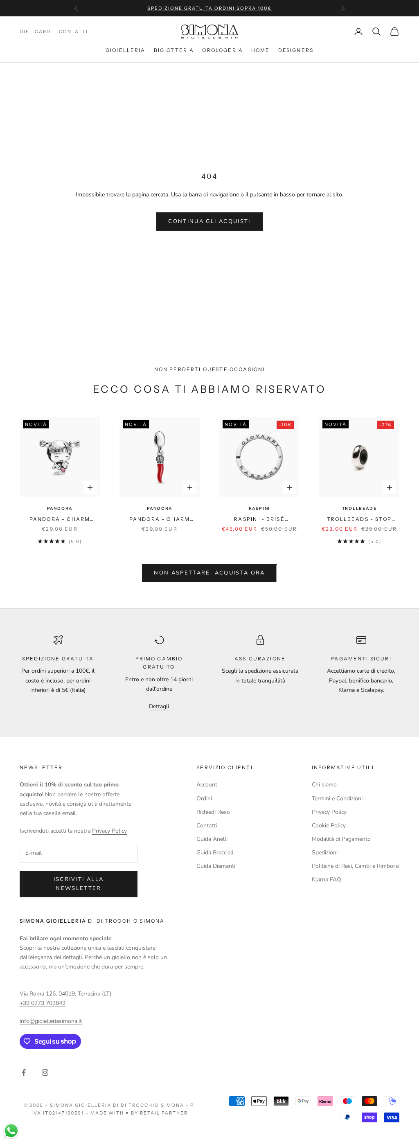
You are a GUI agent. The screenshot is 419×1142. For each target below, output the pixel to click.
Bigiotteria (174, 50)
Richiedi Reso (213, 812)
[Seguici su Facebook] (24, 1072)
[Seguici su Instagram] (45, 1072)
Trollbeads (359, 508)
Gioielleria (126, 50)
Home (260, 50)
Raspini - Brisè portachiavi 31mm (259, 519)
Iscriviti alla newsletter (79, 884)
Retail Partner (164, 1113)
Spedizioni (325, 852)
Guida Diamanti (215, 866)
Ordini (204, 798)
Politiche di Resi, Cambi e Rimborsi (355, 866)
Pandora (60, 508)
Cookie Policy (329, 825)
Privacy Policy (109, 831)
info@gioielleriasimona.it (51, 1021)
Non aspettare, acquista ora (209, 573)
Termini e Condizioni (337, 798)
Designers (295, 50)
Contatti (206, 825)
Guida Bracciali (214, 852)
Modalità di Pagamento (341, 839)
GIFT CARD (35, 31)
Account (206, 784)
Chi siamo (324, 784)
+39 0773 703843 (42, 1003)
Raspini (259, 508)
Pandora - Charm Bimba (59, 519)
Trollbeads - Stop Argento (359, 519)
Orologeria (222, 50)
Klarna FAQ (326, 879)
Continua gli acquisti (209, 221)
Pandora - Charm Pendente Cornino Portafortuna (159, 519)
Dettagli (159, 706)
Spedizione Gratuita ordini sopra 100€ (209, 8)
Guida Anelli (212, 839)
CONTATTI (73, 31)
